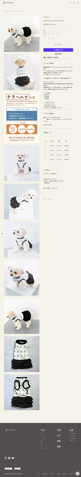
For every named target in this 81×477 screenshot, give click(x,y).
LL (57, 33)
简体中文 (17, 468)
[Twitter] (48, 199)
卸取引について (73, 440)
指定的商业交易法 (72, 473)
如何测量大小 (45, 473)
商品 (42, 443)
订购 (59, 430)
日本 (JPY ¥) (8, 468)
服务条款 (52, 473)
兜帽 (42, 440)
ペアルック (43, 435)
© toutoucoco (9, 473)
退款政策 (58, 473)
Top (4, 11)
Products (8, 11)
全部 (42, 433)
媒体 (59, 441)
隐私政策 (64, 473)
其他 (42, 445)
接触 (59, 447)
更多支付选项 (58, 53)
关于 (59, 436)
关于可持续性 (72, 433)
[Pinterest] (50, 199)
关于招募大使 (72, 435)
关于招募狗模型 (73, 438)
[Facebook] (46, 199)
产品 (42, 430)
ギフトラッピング (44, 448)
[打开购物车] (74, 3)
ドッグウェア (43, 438)
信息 (71, 430)
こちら (56, 188)
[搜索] (70, 3)
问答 (39, 473)
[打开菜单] (78, 3)
